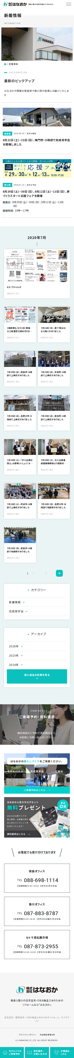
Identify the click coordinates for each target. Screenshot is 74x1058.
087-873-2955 (41, 946)
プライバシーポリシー (27, 1034)
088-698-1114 (41, 880)
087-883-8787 (41, 913)
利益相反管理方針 (47, 1034)
